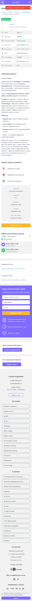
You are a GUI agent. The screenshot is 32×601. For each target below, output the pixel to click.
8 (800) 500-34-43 (16, 380)
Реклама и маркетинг (10, 406)
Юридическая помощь (10, 450)
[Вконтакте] (14, 579)
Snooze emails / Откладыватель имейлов (13, 280)
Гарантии (6, 491)
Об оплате (7, 496)
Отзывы (6, 506)
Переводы (7, 426)
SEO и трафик (8, 431)
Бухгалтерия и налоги (10, 441)
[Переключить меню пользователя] (2, 2)
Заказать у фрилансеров (12, 350)
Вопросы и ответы (9, 536)
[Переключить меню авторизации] (29, 2)
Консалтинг (7, 455)
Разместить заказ (16, 225)
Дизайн (6, 416)
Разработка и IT (8, 411)
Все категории (8, 465)
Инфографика (21, 40)
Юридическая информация (12, 486)
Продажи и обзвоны (10, 446)
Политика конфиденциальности (13, 481)
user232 (11, 24)
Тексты (6, 421)
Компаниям (7, 516)
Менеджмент (8, 460)
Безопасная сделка (9, 501)
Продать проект (12, 364)
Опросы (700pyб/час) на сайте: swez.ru (13, 268)
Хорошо (16, 598)
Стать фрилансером (10, 521)
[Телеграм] (18, 579)
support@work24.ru (16, 383)
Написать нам (16, 395)
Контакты (6, 541)
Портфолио (7, 531)
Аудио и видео (8, 436)
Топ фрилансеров (9, 511)
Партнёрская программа (11, 526)
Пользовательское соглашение (13, 477)
